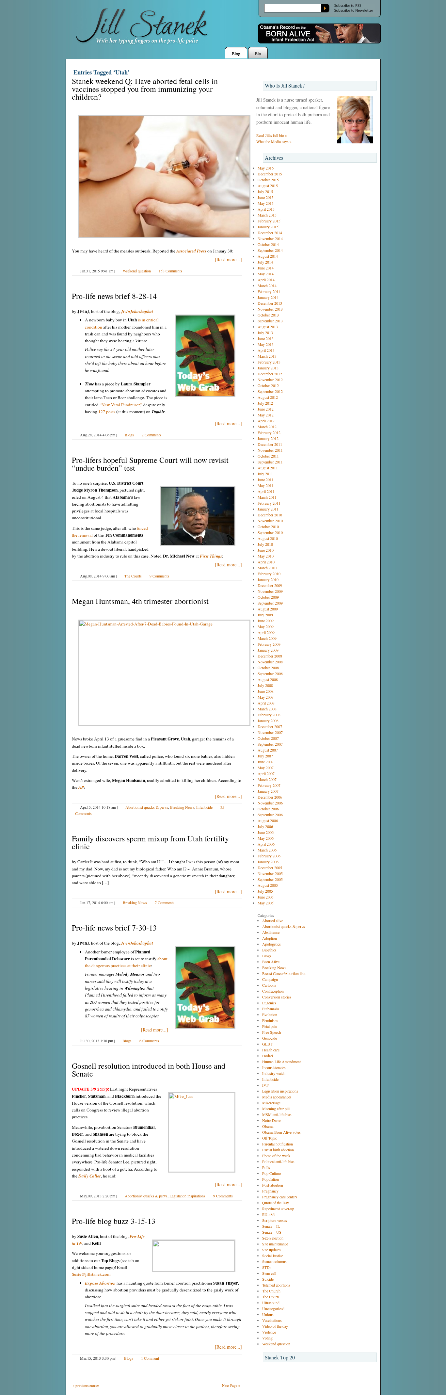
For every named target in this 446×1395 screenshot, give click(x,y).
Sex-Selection (272, 1238)
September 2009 (270, 603)
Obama (267, 1126)
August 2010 (268, 538)
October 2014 (268, 244)
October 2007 (268, 738)
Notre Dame (271, 1120)
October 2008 (268, 667)
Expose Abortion (100, 1283)
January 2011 (268, 508)
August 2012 (268, 397)
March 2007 (267, 779)
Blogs (129, 434)
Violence (269, 1332)
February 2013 (269, 362)
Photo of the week (276, 1155)
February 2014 (269, 291)
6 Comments (149, 1040)
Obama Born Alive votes (281, 1132)
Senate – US (271, 1232)
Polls (266, 1167)
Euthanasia (270, 1008)
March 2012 (267, 426)
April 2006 (266, 844)
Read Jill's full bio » (271, 135)
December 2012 (270, 373)
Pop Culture (271, 1173)
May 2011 (266, 485)
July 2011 (265, 473)
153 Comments (170, 270)
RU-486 (268, 1214)
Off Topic (269, 1138)
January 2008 (268, 720)
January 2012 (268, 438)
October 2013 (268, 314)
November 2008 (270, 661)
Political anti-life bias (278, 1161)
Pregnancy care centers (279, 1196)
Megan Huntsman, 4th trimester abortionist (140, 601)
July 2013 (265, 332)
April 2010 (266, 561)
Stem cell (269, 1273)
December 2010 (270, 514)
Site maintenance (275, 1243)
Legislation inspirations (187, 1195)
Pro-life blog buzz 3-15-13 (113, 1221)
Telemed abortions (276, 1285)
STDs (266, 1267)
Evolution (269, 1014)
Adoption (269, 938)
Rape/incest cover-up (278, 1208)
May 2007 (266, 767)
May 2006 (266, 838)
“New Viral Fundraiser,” (121, 405)
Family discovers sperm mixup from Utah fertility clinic (150, 842)
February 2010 (269, 573)
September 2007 (270, 744)
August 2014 (268, 256)
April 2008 (266, 703)
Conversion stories (276, 996)
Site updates (271, 1249)
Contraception (273, 991)
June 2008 (266, 691)
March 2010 (267, 567)
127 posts (106, 411)
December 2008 (270, 655)
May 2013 (266, 344)
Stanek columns (274, 1261)
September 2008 (270, 673)
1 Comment (150, 1358)
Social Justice (272, 1255)
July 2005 (265, 891)
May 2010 (266, 556)
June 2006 (266, 832)
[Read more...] (228, 259)
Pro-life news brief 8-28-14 (114, 296)
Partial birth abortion (278, 1149)
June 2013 (266, 338)
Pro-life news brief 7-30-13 (114, 927)
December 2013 (270, 303)
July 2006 (265, 826)
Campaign (270, 979)
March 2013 (267, 356)
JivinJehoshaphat (137, 311)
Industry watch (273, 1073)
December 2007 (270, 726)
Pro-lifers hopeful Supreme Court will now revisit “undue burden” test (150, 464)
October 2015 (268, 179)
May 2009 (266, 626)
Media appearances (277, 1096)
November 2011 (270, 450)
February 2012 (269, 432)
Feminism (270, 1020)
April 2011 (266, 491)
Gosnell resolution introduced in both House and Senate (148, 1070)
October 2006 (268, 808)
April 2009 (266, 632)
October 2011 (268, 456)
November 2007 (270, 732)
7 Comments (164, 902)
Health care (270, 1049)
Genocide (269, 1038)
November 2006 (270, 802)
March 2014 (267, 285)
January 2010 (268, 579)
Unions (268, 1314)
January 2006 (268, 861)
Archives (274, 157)
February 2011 (269, 503)
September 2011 (270, 461)
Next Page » (231, 1385)
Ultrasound (270, 1302)
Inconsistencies (274, 1067)
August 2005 (268, 885)
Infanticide (204, 807)
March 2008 (267, 708)
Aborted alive (272, 920)
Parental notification (277, 1143)
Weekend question (137, 270)
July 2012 (265, 403)
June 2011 (266, 479)
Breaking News (182, 807)
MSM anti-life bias (277, 1114)
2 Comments (151, 434)
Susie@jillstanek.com (91, 1274)
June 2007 (266, 761)
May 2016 (266, 167)
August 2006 (268, 820)
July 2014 (265, 262)
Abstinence (270, 932)
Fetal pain (269, 1026)
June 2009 (266, 620)
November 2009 (270, 591)
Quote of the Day (275, 1202)
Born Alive (270, 961)
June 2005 (266, 897)
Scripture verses (274, 1220)
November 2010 (270, 520)
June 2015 (266, 197)
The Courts (133, 575)
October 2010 (268, 526)
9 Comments (159, 575)
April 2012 (266, 420)
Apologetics (271, 944)
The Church (271, 1290)
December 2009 (270, 585)
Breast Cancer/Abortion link (284, 973)
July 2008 (265, 685)
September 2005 (270, 879)
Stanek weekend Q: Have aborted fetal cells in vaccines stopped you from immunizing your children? (145, 89)
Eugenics (269, 1002)
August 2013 (268, 326)
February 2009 (269, 644)
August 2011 (268, 467)
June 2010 (266, 550)
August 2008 (268, 679)
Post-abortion (272, 1185)
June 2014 (266, 267)
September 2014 (270, 250)
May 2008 (266, 697)
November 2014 (270, 238)
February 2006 (269, 855)
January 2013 (268, 367)
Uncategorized (273, 1308)
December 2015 (270, 173)
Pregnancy (270, 1190)
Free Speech (271, 1032)
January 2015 (268, 226)
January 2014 (268, 297)
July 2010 (265, 544)
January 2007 (268, 791)
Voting (267, 1337)
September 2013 (270, 320)
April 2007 (266, 773)
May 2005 (266, 902)
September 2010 (270, 532)
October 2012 (268, 385)
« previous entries (85, 1385)
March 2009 (267, 638)
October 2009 (268, 597)
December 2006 (270, 797)
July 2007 (265, 755)
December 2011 (270, 444)
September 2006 (270, 814)
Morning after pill (276, 1108)
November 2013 (270, 309)
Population (270, 1179)
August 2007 (268, 750)
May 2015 (266, 203)
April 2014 (266, 279)
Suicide (268, 1279)
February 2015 (269, 220)
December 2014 (270, 232)
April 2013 (266, 350)
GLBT (267, 1043)
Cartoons (269, 985)
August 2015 (268, 185)
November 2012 (270, 379)
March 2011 (267, 497)
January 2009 (268, 650)
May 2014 (266, 273)
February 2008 (269, 714)
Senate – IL (271, 1226)
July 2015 (265, 191)
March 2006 (267, 849)
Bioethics (269, 949)
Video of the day (275, 1326)
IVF (265, 1085)
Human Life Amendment (281, 1061)
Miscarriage (271, 1102)
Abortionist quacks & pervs (146, 807)
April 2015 (266, 209)
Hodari (267, 1055)
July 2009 (265, 614)
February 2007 (269, 785)
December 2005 (270, 867)
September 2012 (270, 391)
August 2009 (268, 608)
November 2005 (270, 873)
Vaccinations (272, 1320)
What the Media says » (274, 141)
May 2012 (266, 414)
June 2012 (266, 409)
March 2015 (267, 215)
